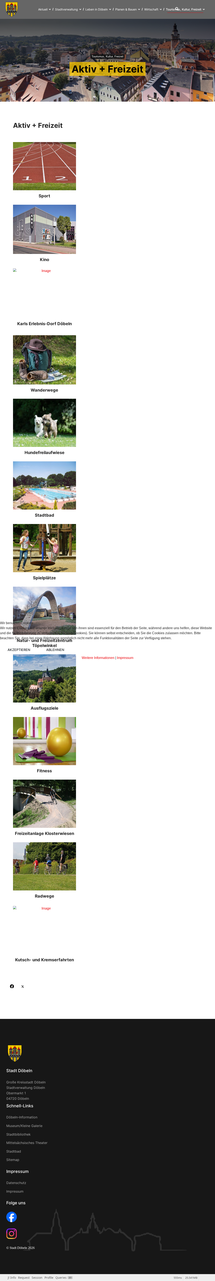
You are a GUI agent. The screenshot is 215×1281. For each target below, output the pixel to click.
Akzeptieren (19, 650)
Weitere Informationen (98, 658)
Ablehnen (55, 650)
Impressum (125, 658)
